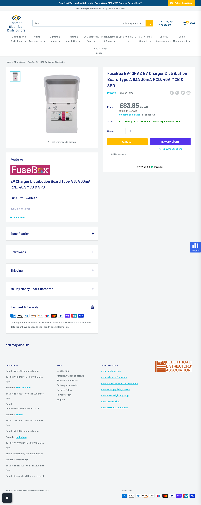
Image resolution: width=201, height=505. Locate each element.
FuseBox (111, 93)
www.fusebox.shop (111, 370)
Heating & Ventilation (72, 38)
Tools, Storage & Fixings (100, 50)
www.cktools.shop (110, 401)
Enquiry (61, 399)
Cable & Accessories (162, 38)
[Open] (7, 498)
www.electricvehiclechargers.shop (119, 383)
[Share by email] (188, 92)
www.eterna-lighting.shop (115, 395)
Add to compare (118, 154)
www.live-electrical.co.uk (114, 407)
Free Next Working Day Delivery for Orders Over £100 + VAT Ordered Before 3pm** (100, 3)
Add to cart (127, 141)
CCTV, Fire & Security (145, 38)
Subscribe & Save (183, 3)
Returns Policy (64, 389)
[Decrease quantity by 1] (122, 131)
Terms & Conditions (67, 380)
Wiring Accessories (35, 38)
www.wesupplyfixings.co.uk (115, 389)
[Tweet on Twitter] (183, 92)
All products (19, 62)
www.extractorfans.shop (114, 377)
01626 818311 (118, 8)
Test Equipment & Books (109, 38)
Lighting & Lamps (55, 38)
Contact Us (63, 370)
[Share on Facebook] (172, 92)
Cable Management (180, 38)
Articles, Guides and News (70, 375)
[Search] (149, 23)
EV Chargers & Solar (91, 38)
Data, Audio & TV (127, 36)
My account (165, 24)
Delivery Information (67, 385)
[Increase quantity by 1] (138, 131)
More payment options (170, 148)
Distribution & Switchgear (18, 38)
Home (8, 62)
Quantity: (112, 130)
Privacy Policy (64, 394)
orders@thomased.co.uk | (94, 8)
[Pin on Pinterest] (177, 92)
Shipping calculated (129, 114)
